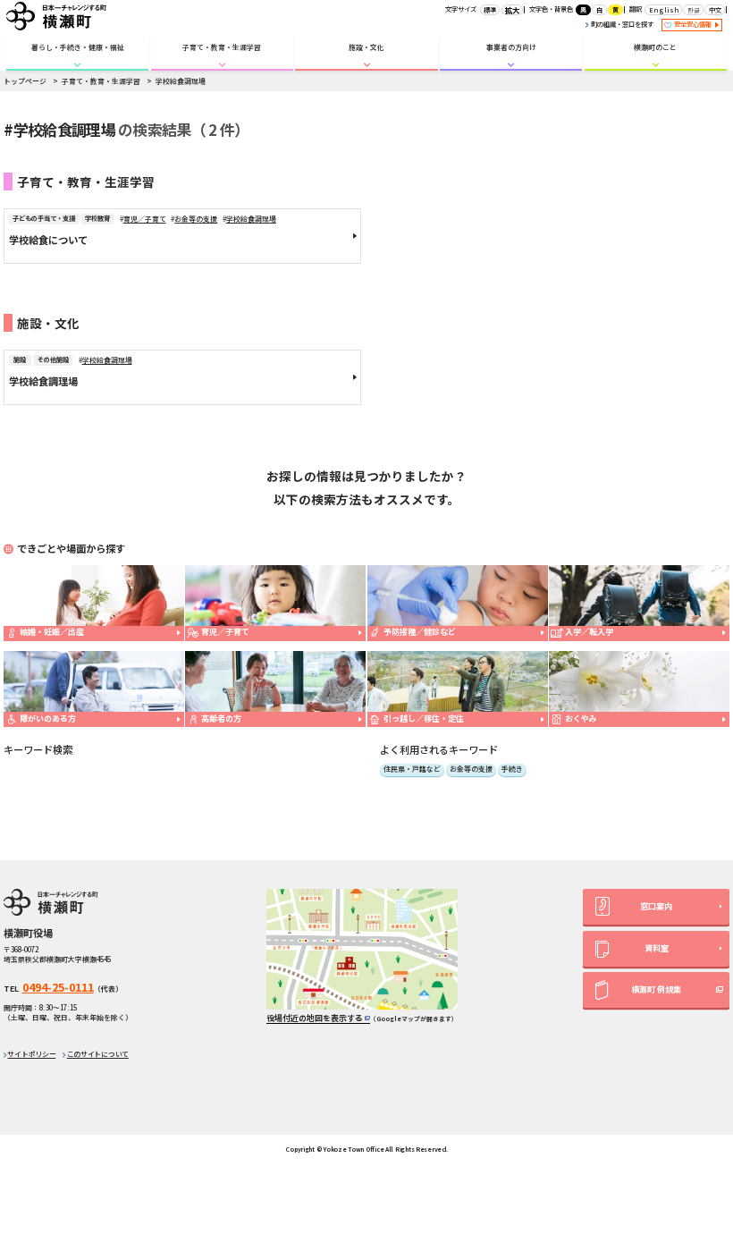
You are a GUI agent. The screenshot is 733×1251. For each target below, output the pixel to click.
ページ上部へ (698, 1115)
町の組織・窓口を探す (622, 24)
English (663, 9)
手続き (512, 769)
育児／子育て (144, 219)
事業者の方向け (511, 47)
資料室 (657, 948)
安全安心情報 (693, 24)
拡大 (512, 9)
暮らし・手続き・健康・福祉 (77, 47)
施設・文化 (366, 47)
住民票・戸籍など (412, 769)
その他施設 (53, 359)
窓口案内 (656, 906)
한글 (693, 9)
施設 (19, 359)
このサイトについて (98, 1054)
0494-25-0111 (58, 987)
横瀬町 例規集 (656, 989)
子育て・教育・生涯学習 (221, 47)
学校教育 (97, 218)
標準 (490, 9)
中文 (715, 9)
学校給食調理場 (251, 219)
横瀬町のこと (655, 47)
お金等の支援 (195, 219)
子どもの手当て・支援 (44, 218)
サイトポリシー (31, 1054)
